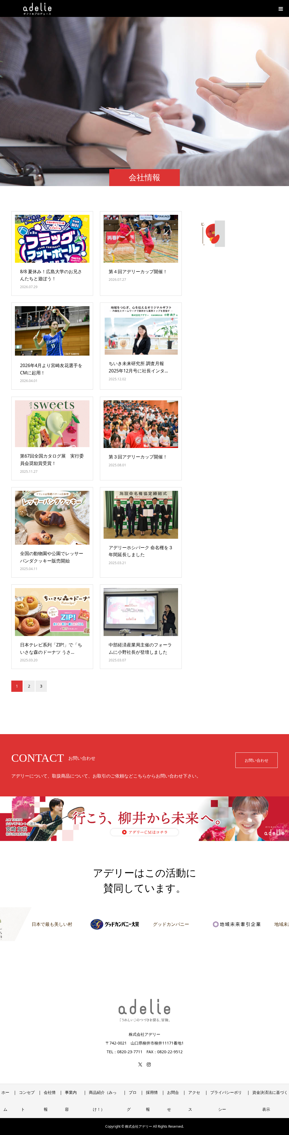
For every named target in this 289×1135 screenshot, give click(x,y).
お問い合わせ (256, 760)
